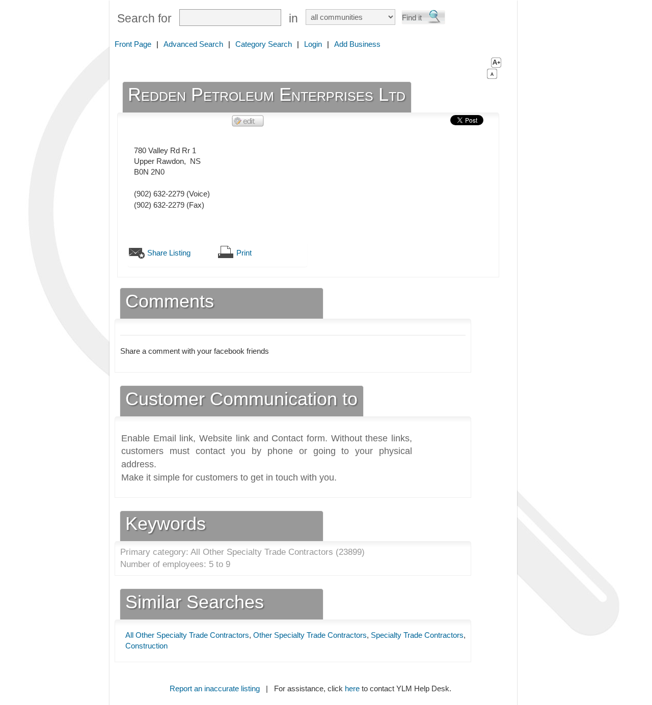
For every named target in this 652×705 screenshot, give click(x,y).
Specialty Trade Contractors (417, 635)
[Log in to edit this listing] (248, 120)
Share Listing (169, 252)
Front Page (133, 44)
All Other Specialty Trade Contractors (187, 635)
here (352, 688)
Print (244, 252)
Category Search (263, 44)
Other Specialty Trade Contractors (310, 635)
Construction (146, 645)
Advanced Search (193, 44)
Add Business (357, 44)
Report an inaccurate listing (215, 688)
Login (313, 44)
